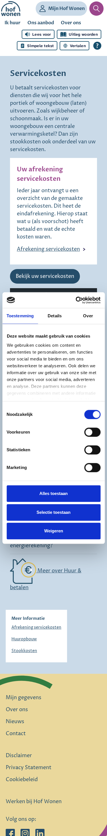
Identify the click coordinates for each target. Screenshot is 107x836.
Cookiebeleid (22, 779)
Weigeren (53, 530)
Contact (16, 733)
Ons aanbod (40, 23)
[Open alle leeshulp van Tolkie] (97, 46)
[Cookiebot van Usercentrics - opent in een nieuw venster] (76, 300)
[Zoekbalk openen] (96, 8)
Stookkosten (24, 650)
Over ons (71, 23)
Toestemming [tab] (20, 315)
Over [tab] (88, 315)
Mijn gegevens (23, 697)
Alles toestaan (53, 493)
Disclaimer (19, 755)
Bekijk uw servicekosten (45, 276)
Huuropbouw (24, 639)
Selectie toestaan (53, 512)
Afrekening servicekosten (48, 249)
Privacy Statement (28, 767)
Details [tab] (55, 315)
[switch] (92, 432)
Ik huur (13, 23)
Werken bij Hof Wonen (34, 801)
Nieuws (15, 721)
